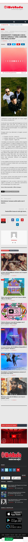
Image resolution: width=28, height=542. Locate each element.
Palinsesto (7, 535)
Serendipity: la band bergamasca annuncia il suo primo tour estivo (13, 372)
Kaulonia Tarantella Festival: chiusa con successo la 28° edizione (16, 493)
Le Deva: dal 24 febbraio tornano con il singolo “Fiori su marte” (14, 273)
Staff (20, 535)
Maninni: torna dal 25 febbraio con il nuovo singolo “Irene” (13, 397)
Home (3, 535)
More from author (14, 250)
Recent (24, 475)
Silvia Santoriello (15, 191)
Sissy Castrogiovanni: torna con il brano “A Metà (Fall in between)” (17, 500)
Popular (3, 481)
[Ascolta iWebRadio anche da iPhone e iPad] (14, 513)
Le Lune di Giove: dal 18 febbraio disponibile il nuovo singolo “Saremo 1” (14, 347)
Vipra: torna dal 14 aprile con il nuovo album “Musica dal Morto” (13, 298)
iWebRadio (4, 40)
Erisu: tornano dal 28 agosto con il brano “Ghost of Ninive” (17, 486)
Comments (10, 481)
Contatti (24, 535)
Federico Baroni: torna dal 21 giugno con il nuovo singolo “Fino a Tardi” (13, 322)
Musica (3, 29)
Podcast (12, 535)
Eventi (16, 535)
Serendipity (8, 191)
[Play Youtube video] (14, 436)
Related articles (5, 250)
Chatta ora (9, 539)
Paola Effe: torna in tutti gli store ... (16, 211)
